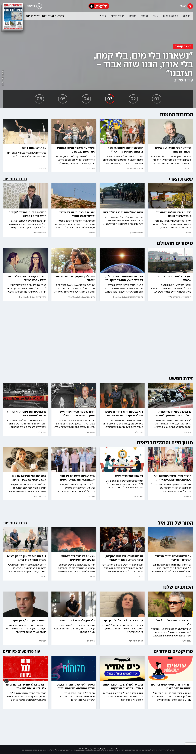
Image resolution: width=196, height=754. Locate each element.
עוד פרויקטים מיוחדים (21, 651)
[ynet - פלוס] (99, 6)
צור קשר (114, 748)
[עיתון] (13, 16)
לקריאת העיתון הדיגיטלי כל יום (45, 16)
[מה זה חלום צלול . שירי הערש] (73, 680)
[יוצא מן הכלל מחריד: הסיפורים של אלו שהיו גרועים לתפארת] (25, 680)
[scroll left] (6, 680)
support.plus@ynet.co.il (90, 750)
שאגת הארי (181, 179)
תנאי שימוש (83, 748)
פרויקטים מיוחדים (173, 651)
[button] (100, 15)
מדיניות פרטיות (99, 748)
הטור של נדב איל (175, 523)
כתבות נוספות (15, 179)
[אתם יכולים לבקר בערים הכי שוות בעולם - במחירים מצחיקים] (122, 680)
